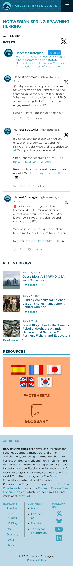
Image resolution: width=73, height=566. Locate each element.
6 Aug (17, 134)
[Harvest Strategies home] (30, 6)
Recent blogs (17, 263)
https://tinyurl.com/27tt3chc (47, 173)
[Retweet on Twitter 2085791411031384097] (22, 118)
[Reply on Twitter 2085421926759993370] (15, 186)
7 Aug (17, 81)
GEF (56, 492)
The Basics (14, 508)
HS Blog (12, 523)
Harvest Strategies (26, 77)
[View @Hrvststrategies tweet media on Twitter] (16, 177)
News (10, 545)
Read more (29, 284)
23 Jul (17, 201)
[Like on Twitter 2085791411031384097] (29, 118)
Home (35, 508)
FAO (28, 495)
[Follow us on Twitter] (59, 513)
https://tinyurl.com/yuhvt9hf (32, 161)
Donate (36, 523)
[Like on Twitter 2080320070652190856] (30, 249)
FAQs (10, 539)
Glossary (12, 534)
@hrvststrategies (51, 77)
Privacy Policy (36, 560)
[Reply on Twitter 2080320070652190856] (15, 249)
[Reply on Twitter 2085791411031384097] (15, 118)
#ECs (16, 150)
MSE (9, 528)
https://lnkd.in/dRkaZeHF (43, 241)
